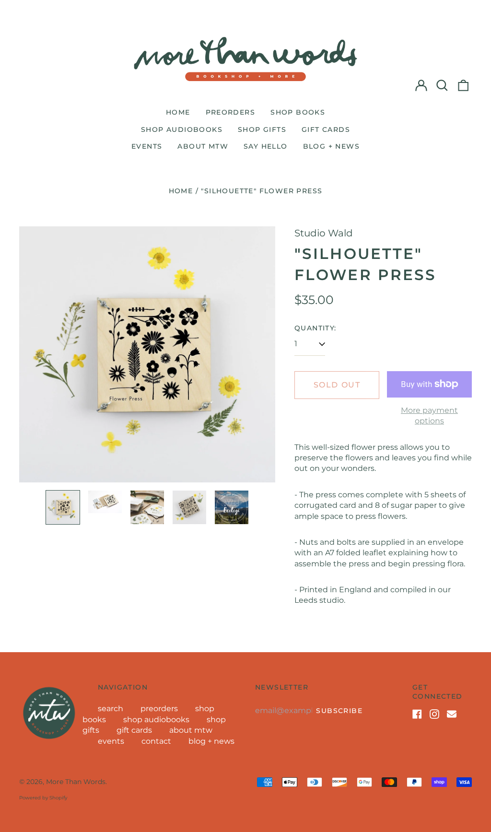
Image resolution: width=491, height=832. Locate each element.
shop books (297, 112)
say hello (266, 146)
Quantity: (315, 328)
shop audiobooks (181, 129)
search (110, 708)
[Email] (451, 714)
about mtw (202, 146)
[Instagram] (434, 714)
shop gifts (262, 129)
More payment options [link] (429, 415)
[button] (442, 85)
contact (156, 741)
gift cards (326, 129)
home (178, 112)
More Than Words (75, 781)
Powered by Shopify (43, 798)
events (146, 146)
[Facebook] (417, 714)
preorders (231, 112)
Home (181, 191)
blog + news (331, 146)
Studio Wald (323, 233)
